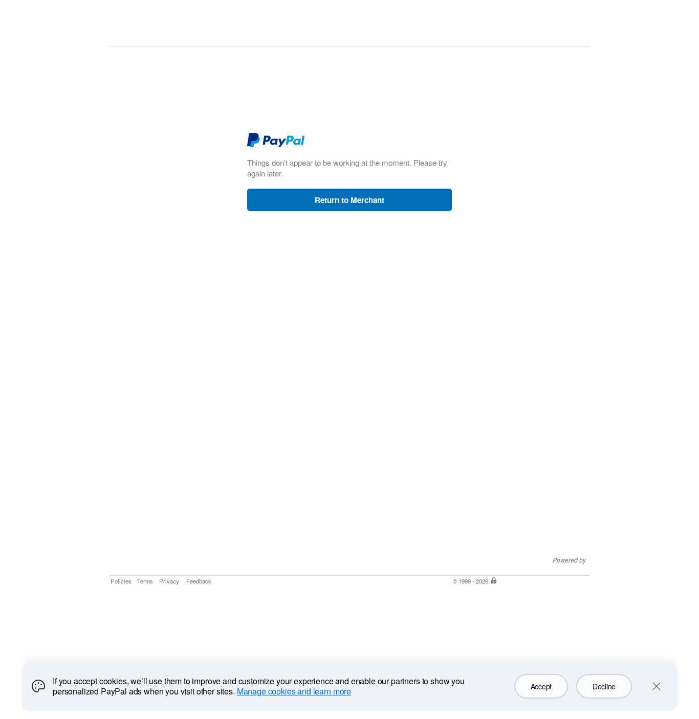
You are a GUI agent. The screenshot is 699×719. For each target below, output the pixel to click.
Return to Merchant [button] (349, 200)
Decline (604, 686)
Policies (121, 581)
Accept (541, 686)
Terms (145, 581)
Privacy (169, 581)
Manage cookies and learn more (294, 691)
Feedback (198, 581)
